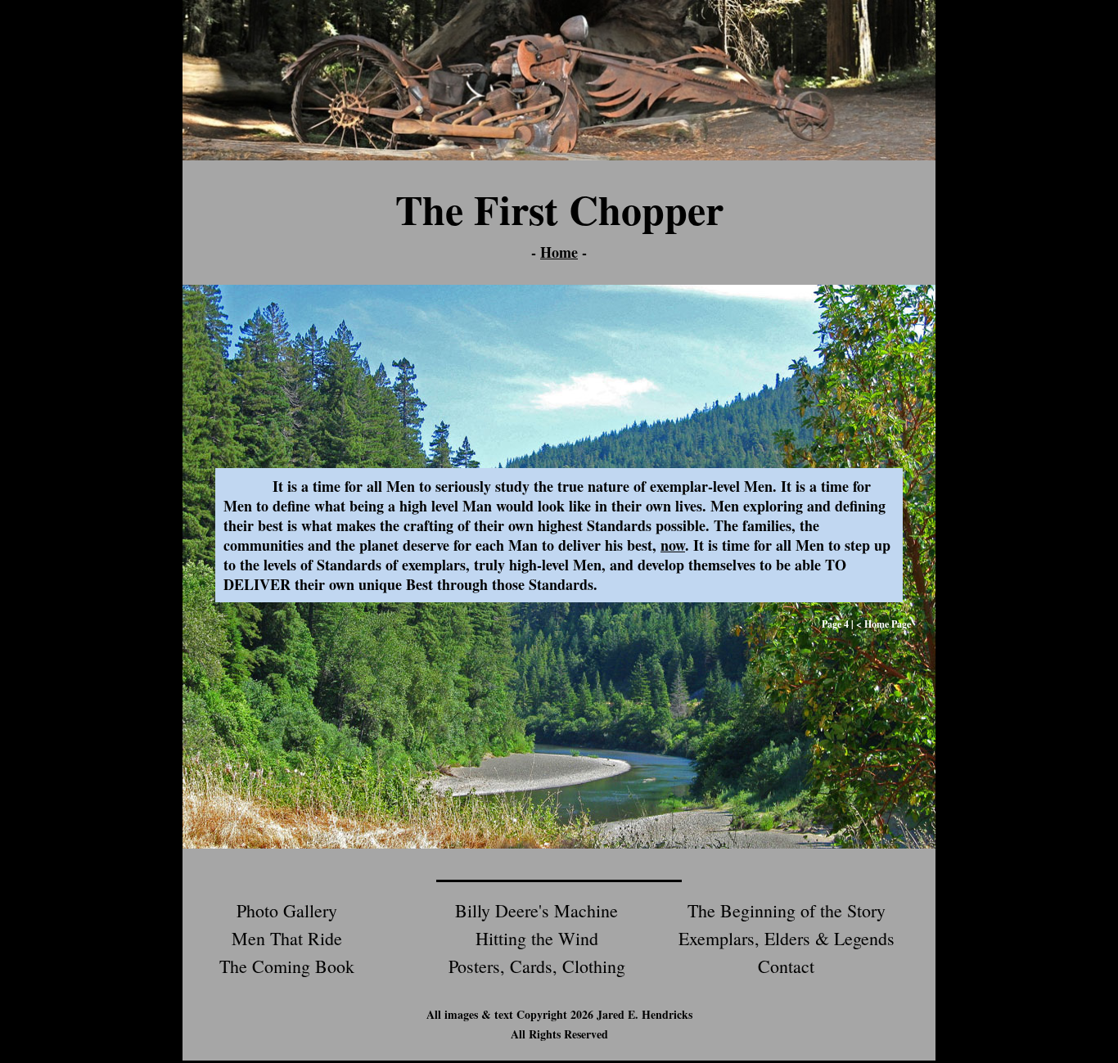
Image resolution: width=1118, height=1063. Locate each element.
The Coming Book (286, 966)
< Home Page (883, 624)
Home (559, 252)
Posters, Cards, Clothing (537, 966)
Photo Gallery (287, 910)
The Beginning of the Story (786, 910)
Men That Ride (287, 938)
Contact (786, 966)
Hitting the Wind (537, 938)
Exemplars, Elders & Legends (786, 938)
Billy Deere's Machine (536, 910)
